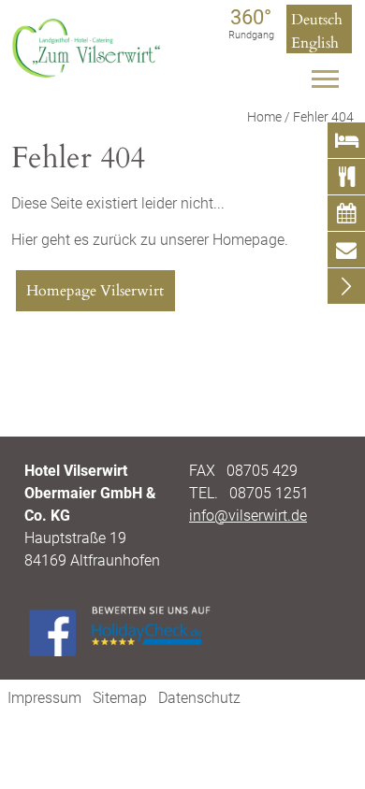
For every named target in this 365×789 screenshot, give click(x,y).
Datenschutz (199, 698)
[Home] (88, 72)
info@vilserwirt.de (248, 515)
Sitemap (120, 698)
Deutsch (317, 19)
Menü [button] (327, 84)
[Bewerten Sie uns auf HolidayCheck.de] (150, 628)
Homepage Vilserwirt (95, 290)
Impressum (44, 698)
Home (264, 117)
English (315, 43)
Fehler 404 (323, 117)
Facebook (52, 633)
